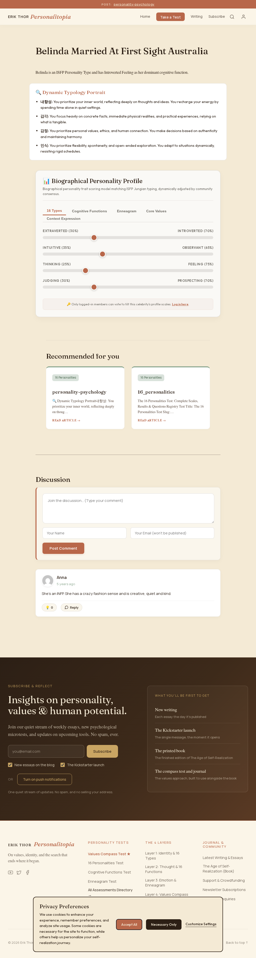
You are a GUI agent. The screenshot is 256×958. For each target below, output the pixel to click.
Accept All (129, 924)
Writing (196, 16)
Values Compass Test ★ (109, 853)
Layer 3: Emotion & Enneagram (160, 882)
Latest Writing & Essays (223, 857)
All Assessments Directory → (110, 892)
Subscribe (216, 16)
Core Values (156, 211)
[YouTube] (10, 872)
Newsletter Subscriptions (224, 889)
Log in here (180, 304)
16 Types (54, 211)
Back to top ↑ (237, 942)
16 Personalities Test (106, 862)
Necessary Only (163, 924)
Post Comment (63, 548)
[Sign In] (243, 16)
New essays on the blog (34, 764)
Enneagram (126, 211)
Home (145, 16)
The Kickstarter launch (85, 764)
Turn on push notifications (44, 779)
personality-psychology (134, 4)
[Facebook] (27, 872)
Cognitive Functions (89, 211)
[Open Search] (232, 16)
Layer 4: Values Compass (166, 894)
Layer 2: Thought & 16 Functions (163, 869)
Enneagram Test (102, 881)
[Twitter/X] (19, 872)
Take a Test (170, 17)
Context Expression (63, 219)
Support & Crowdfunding (224, 880)
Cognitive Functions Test (109, 872)
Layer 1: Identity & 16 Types (162, 855)
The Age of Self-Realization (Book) (218, 868)
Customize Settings (201, 924)
